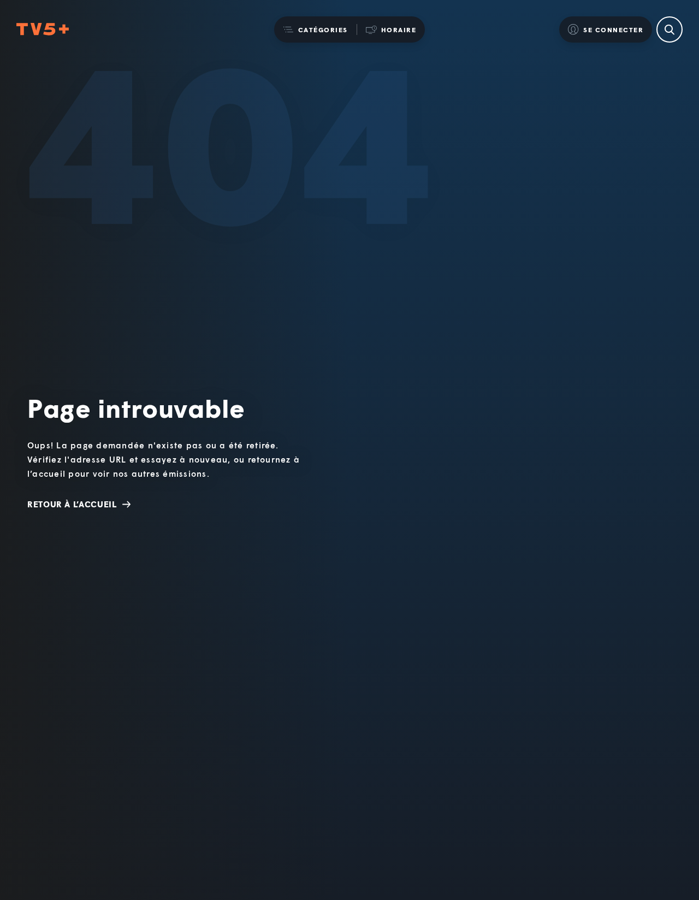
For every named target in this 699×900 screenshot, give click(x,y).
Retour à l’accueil (72, 504)
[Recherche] (669, 29)
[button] (315, 29)
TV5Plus (42, 29)
